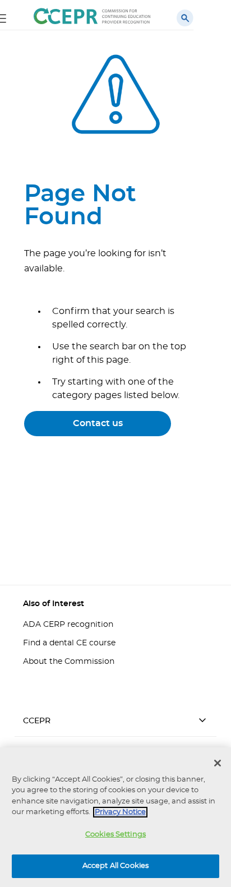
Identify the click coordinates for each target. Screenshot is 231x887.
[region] (115, 817)
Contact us (98, 423)
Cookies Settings (115, 834)
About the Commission (68, 662)
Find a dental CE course (69, 643)
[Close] (217, 763)
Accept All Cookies (115, 866)
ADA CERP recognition (68, 625)
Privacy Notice (120, 812)
